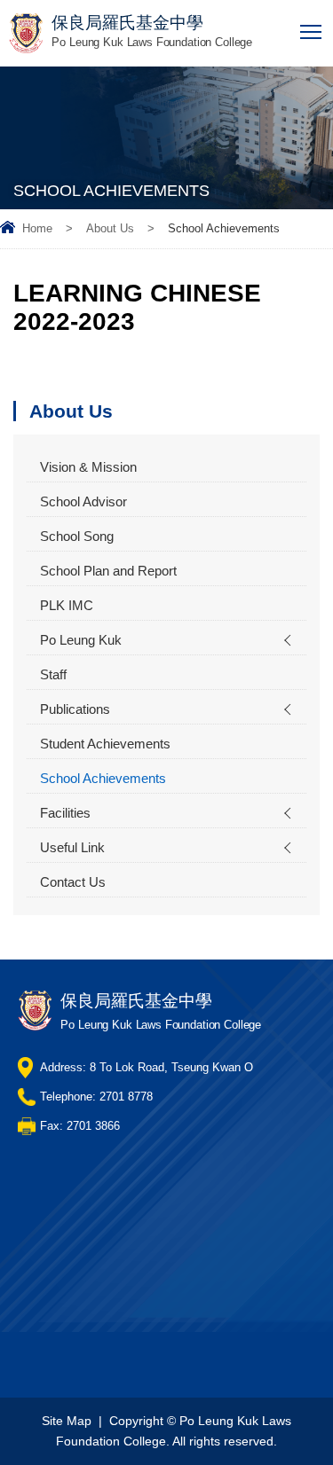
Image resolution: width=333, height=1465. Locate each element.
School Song (77, 536)
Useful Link (72, 847)
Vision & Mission (88, 466)
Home (37, 228)
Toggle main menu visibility (311, 30)
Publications (75, 709)
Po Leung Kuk (81, 639)
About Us (110, 228)
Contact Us (73, 881)
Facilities (65, 812)
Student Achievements (105, 743)
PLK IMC (66, 605)
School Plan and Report (108, 570)
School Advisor (83, 501)
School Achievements (103, 778)
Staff (53, 674)
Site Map (66, 1421)
